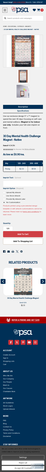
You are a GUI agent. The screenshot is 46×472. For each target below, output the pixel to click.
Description (23, 107)
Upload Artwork (9, 409)
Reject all (23, 462)
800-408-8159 (19, 2)
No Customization (13, 202)
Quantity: (7, 223)
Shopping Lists (8, 361)
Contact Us (7, 427)
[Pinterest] (21, 251)
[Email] (8, 251)
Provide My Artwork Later (15, 199)
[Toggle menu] (4, 10)
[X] (17, 251)
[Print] (13, 251)
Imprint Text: (12, 177)
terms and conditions (31, 212)
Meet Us (6, 385)
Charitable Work (9, 391)
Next (42, 281)
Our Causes (7, 388)
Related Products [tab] (23, 262)
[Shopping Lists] (34, 10)
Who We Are (8, 376)
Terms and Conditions (11, 433)
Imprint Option (13, 188)
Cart (4, 364)
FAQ (4, 420)
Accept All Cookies (23, 468)
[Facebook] (4, 251)
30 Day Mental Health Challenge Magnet (23, 298)
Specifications (23, 111)
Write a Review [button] (30, 149)
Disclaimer (7, 436)
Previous (3, 281)
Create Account (9, 355)
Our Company (8, 379)
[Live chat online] (37, 466)
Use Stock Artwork (13, 196)
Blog (5, 424)
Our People (7, 382)
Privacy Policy (8, 430)
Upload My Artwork (13, 192)
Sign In (5, 358)
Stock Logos (8, 406)
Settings (23, 457)
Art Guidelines (8, 403)
